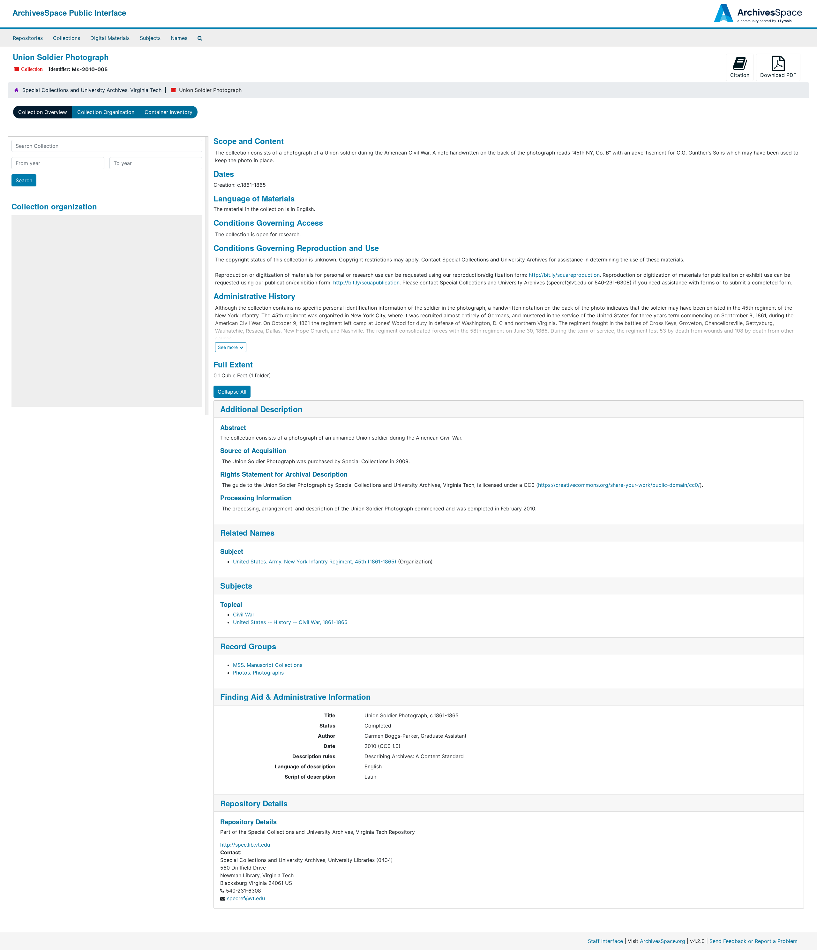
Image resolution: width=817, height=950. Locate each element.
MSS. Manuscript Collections (267, 665)
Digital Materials (110, 38)
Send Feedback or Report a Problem (753, 941)
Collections (66, 38)
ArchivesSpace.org (662, 941)
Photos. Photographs (258, 672)
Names (179, 38)
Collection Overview (42, 112)
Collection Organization (105, 112)
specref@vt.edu (246, 898)
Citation (739, 75)
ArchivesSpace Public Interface (69, 12)
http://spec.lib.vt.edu (245, 844)
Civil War (243, 614)
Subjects (150, 38)
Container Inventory (168, 112)
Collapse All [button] (232, 391)
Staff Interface (605, 941)
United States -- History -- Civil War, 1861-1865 (290, 622)
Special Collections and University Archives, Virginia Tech (91, 90)
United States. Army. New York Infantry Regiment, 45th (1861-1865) (314, 561)
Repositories (28, 38)
